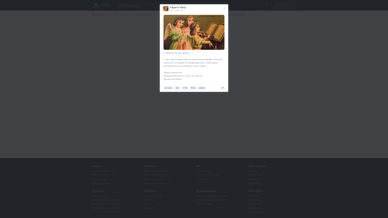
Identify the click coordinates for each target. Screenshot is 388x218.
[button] (222, 88)
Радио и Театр (178, 7)
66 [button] (186, 88)
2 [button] (178, 88)
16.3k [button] (169, 88)
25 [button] (194, 88)
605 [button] (203, 88)
